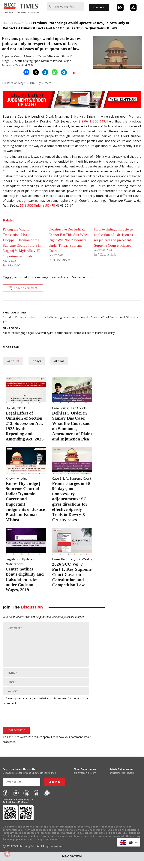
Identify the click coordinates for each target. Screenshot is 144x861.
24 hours (13, 361)
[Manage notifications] (7, 854)
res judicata (60, 277)
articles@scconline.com (122, 772)
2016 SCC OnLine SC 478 (37, 205)
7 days (36, 361)
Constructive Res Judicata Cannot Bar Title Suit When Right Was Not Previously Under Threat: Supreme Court (69, 240)
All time (59, 361)
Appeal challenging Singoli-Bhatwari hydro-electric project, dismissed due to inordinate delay (59, 330)
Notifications (15, 564)
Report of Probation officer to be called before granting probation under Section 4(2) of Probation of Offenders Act (70, 317)
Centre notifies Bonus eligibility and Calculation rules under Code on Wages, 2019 (25, 579)
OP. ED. (22, 408)
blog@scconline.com (85, 772)
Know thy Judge (17, 478)
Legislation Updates (20, 559)
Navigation (72, 856)
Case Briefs (60, 408)
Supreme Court (83, 277)
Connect (98, 7)
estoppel (20, 277)
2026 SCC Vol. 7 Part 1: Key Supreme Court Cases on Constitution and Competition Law (72, 574)
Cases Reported (63, 559)
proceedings (39, 277)
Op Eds (10, 408)
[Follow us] (5, 793)
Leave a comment (25, 288)
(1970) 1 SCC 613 (92, 121)
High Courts (78, 408)
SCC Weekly (84, 559)
